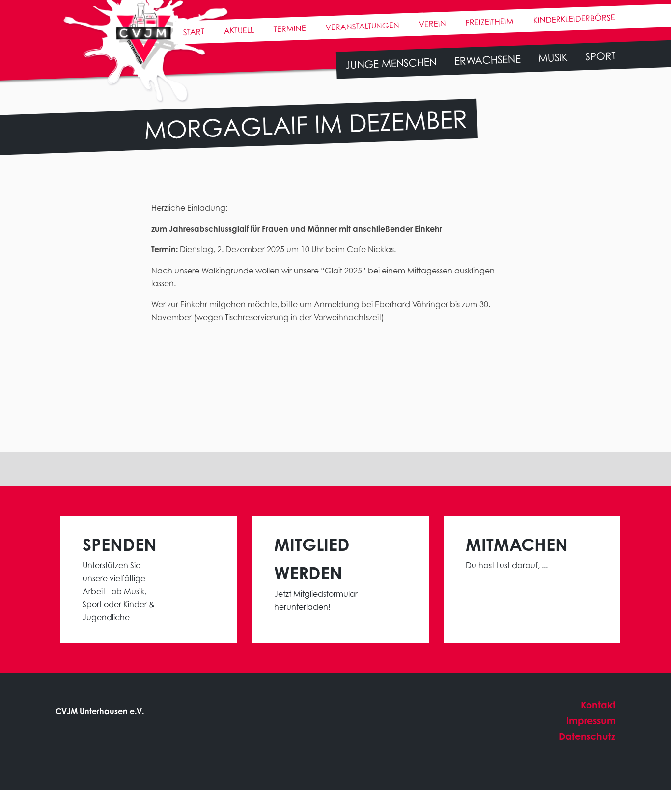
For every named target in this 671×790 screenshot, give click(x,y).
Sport (600, 56)
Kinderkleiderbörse (574, 18)
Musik (553, 57)
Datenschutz (587, 736)
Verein (432, 23)
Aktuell (239, 30)
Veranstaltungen (362, 26)
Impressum (590, 720)
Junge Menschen (391, 63)
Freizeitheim (489, 21)
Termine (289, 28)
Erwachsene (487, 60)
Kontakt (598, 704)
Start (193, 32)
